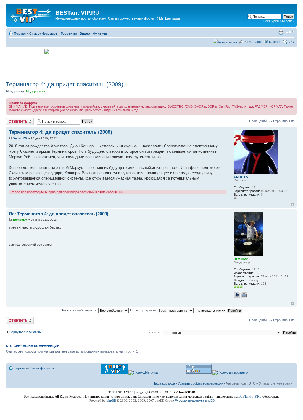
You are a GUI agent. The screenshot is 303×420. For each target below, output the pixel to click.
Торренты (69, 33)
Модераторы (35, 91)
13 (257, 272)
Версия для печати (281, 32)
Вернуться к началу (292, 204)
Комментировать (18, 119)
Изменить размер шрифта (290, 32)
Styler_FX (20, 138)
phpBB (111, 400)
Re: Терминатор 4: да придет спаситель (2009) (58, 213)
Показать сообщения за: (79, 310)
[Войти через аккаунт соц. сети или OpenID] (225, 41)
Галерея (275, 41)
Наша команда (164, 383)
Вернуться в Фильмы (25, 332)
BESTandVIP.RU (250, 396)
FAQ (291, 41)
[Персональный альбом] (244, 295)
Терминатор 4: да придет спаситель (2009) (64, 84)
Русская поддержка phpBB (195, 400)
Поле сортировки (143, 310)
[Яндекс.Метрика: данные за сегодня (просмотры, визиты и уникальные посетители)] (143, 372)
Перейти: (153, 332)
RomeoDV (20, 219)
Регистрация (253, 41)
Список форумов (43, 33)
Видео (85, 33)
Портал (20, 33)
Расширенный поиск (278, 21)
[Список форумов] (31, 14)
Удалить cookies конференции (200, 383)
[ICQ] (237, 295)
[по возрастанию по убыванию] (219, 310)
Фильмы (100, 33)
